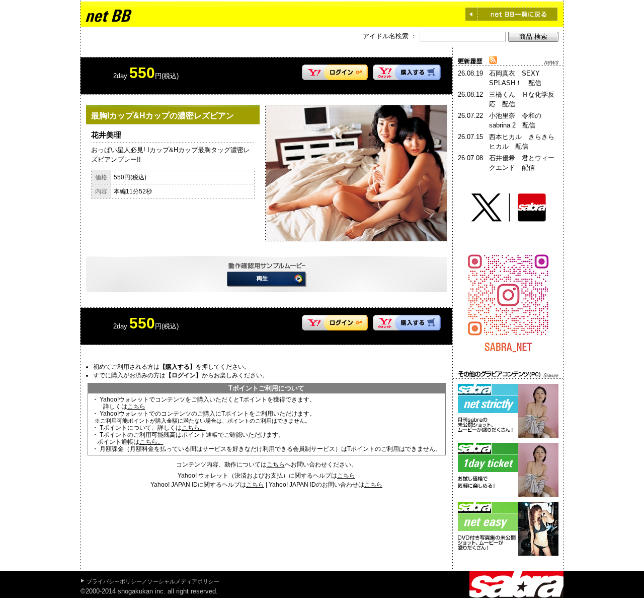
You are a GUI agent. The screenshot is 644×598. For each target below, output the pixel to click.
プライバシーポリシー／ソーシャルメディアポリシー (153, 581)
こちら (136, 406)
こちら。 (194, 427)
